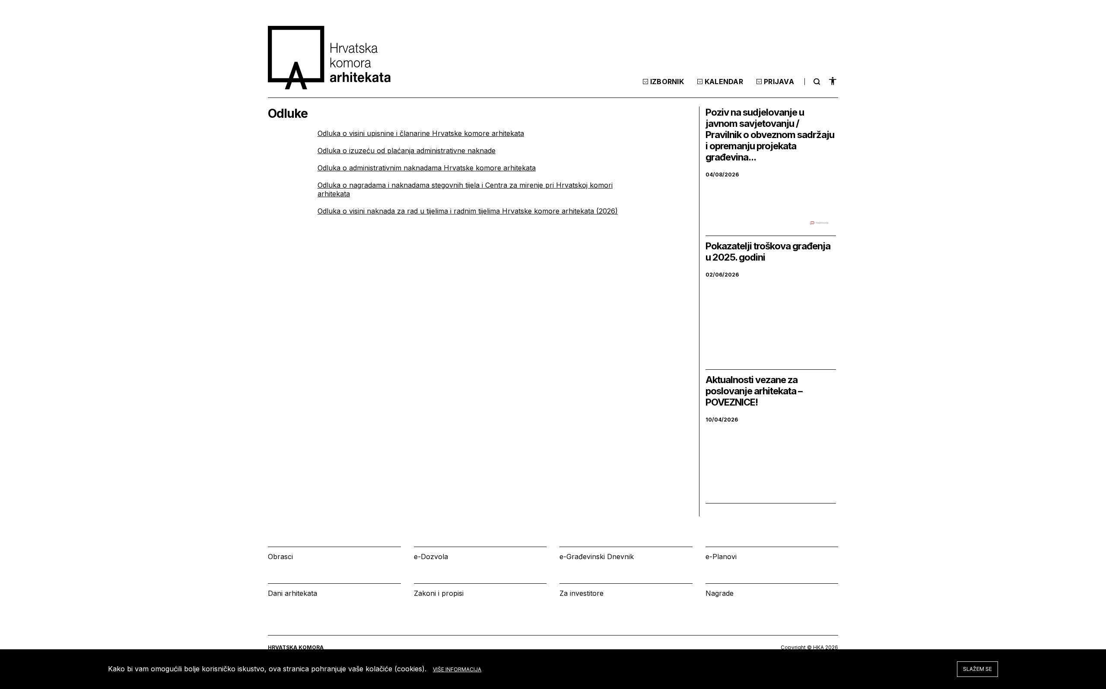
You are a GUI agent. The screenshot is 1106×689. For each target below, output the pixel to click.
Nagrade (720, 593)
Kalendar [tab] (724, 81)
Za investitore (581, 593)
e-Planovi (721, 556)
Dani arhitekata (292, 593)
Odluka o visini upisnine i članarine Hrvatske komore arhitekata (421, 133)
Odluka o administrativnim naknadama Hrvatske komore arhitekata (427, 168)
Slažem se (977, 669)
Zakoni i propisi (439, 593)
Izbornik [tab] (667, 81)
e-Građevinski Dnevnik (596, 556)
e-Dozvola (431, 556)
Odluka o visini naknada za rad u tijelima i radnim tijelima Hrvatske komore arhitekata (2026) (468, 211)
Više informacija (457, 669)
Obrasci (280, 556)
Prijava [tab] (779, 81)
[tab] (815, 81)
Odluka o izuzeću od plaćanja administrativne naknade (407, 150)
